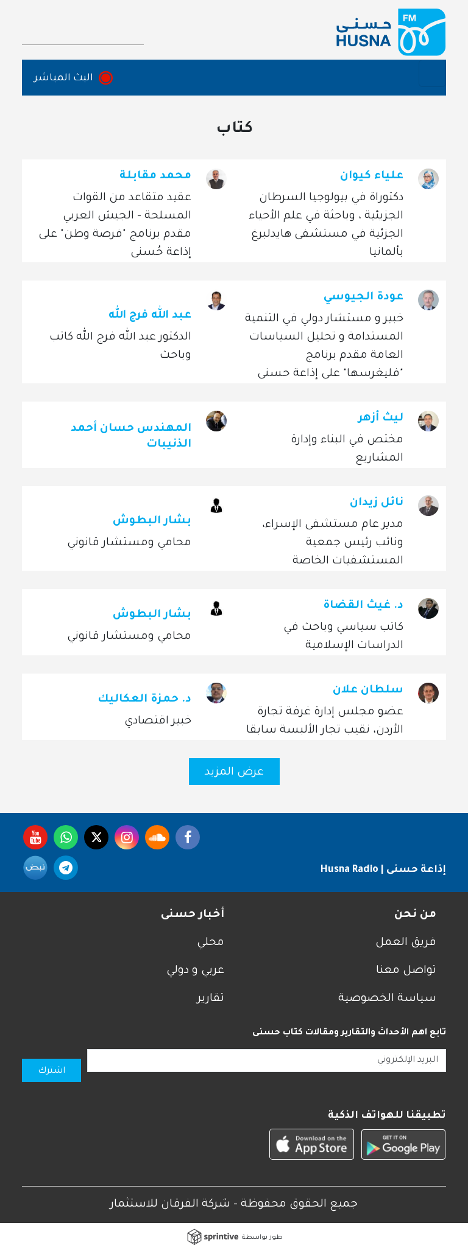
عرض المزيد (234, 773)
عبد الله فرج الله (149, 316)
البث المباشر (63, 78)
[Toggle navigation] (432, 73)
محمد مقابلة (155, 176)
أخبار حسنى (192, 915)
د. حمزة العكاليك (144, 700)
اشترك (51, 1071)
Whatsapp (66, 837)
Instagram (127, 837)
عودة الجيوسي (363, 297)
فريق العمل (405, 943)
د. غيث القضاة (363, 606)
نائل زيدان (376, 503)
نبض (35, 867)
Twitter (96, 837)
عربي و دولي (195, 971)
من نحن (415, 915)
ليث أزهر (380, 419)
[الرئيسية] (391, 32)
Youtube (35, 837)
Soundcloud (157, 837)
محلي (210, 943)
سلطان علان (368, 691)
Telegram (66, 867)
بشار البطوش (152, 521)
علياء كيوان (371, 176)
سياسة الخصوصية (387, 999)
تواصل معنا (406, 971)
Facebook (188, 837)
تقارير (210, 999)
